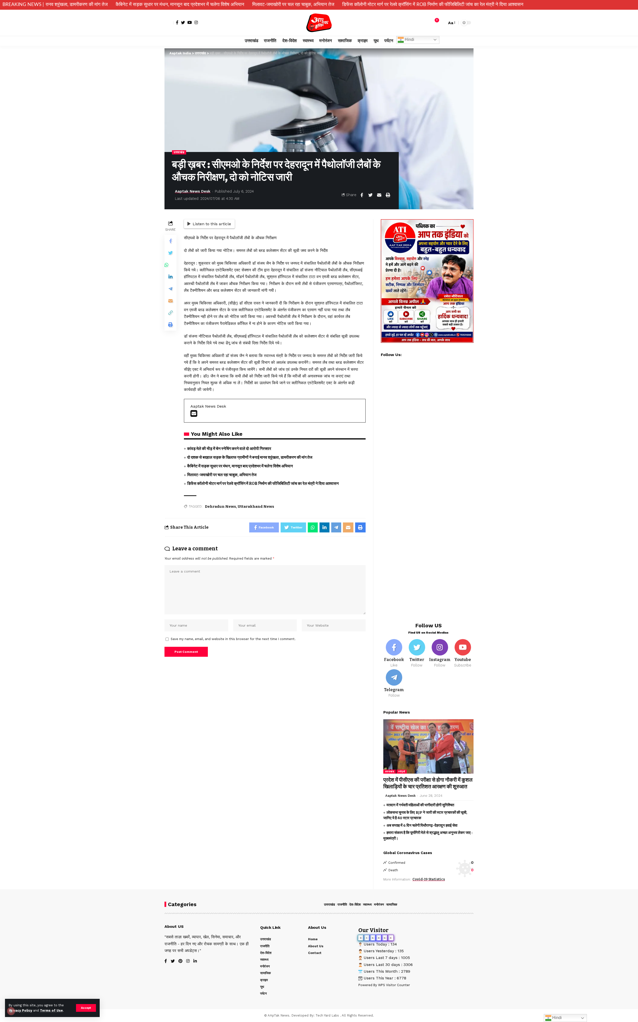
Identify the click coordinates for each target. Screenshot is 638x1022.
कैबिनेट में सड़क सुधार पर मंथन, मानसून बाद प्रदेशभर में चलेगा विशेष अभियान (120, 4)
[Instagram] (196, 22)
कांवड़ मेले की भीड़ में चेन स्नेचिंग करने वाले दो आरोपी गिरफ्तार (229, 448)
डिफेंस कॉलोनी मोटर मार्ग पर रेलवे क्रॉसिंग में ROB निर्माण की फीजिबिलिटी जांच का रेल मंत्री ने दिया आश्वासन (373, 4)
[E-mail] (193, 415)
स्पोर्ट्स (401, 771)
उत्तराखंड (179, 152)
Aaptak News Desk (192, 191)
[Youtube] (463, 653)
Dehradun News (220, 506)
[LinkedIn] (195, 961)
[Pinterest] (180, 961)
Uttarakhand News (256, 506)
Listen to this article (212, 223)
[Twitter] (183, 22)
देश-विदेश (355, 904)
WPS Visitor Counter (394, 985)
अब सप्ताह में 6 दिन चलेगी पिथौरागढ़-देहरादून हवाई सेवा (422, 825)
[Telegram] (394, 683)
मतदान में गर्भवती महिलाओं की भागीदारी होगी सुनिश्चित (420, 805)
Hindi (409, 39)
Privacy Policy (20, 1010)
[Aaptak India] (319, 22)
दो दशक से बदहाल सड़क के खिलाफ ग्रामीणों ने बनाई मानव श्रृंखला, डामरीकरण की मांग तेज (249, 457)
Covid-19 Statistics (428, 879)
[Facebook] (177, 22)
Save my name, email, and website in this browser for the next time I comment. (233, 639)
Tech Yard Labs (327, 1015)
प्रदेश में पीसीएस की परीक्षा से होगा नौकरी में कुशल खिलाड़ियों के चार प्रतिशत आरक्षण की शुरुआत (428, 783)
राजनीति (342, 904)
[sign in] (169, 22)
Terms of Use (51, 1010)
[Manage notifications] (11, 1011)
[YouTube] (189, 22)
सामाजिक (391, 904)
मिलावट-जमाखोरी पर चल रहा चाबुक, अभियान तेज (234, 4)
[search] (441, 22)
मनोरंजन (379, 904)
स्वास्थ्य (367, 904)
